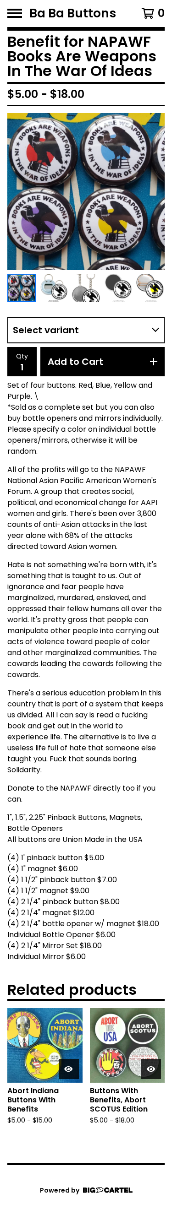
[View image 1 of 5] (21, 288)
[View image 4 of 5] (118, 288)
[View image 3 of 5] (86, 288)
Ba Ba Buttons (72, 13)
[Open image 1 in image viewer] (86, 191)
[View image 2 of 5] (53, 288)
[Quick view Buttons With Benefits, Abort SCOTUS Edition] (151, 1069)
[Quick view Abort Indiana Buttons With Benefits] (69, 1069)
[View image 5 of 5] (150, 288)
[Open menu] (14, 13)
